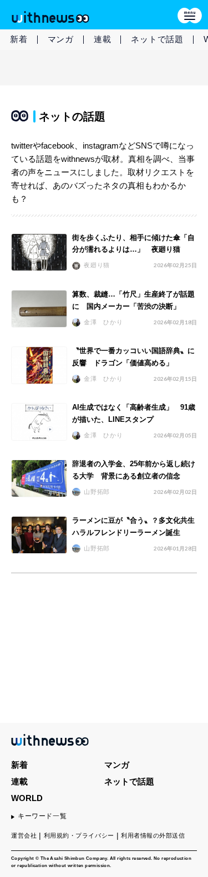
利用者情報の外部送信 (153, 835)
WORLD (27, 798)
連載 (102, 39)
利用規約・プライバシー (79, 835)
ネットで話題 (157, 39)
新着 (19, 39)
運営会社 (24, 835)
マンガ (61, 39)
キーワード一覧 (42, 816)
